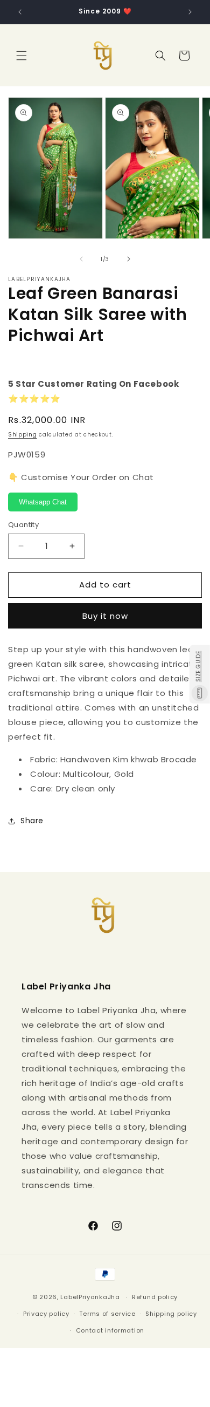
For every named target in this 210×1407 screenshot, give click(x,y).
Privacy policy (46, 1313)
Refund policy (155, 1297)
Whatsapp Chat (43, 502)
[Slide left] (81, 259)
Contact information (110, 1330)
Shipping (22, 435)
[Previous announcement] (20, 12)
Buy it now (105, 615)
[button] (21, 55)
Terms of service (107, 1313)
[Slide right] (129, 259)
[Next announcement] (190, 12)
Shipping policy (171, 1313)
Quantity (23, 525)
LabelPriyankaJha (90, 1297)
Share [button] (32, 820)
